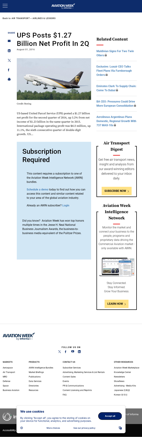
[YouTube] (72, 352)
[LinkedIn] (79, 352)
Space (5, 386)
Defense (6, 381)
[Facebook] (66, 352)
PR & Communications (73, 386)
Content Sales (69, 377)
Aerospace (8, 368)
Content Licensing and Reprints (77, 390)
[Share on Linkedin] (8, 51)
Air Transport (21, 18)
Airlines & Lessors (44, 18)
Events (66, 381)
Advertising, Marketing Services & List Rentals (84, 372)
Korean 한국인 (120, 395)
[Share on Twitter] (8, 61)
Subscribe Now (115, 191)
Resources (33, 390)
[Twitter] (59, 352)
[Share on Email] (8, 42)
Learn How (115, 303)
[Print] (8, 80)
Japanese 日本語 (122, 390)
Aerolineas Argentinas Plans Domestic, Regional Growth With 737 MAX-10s (116, 121)
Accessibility (9, 430)
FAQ (64, 395)
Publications (35, 377)
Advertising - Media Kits (125, 386)
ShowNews (119, 381)
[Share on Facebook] (8, 70)
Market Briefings (36, 372)
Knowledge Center (122, 372)
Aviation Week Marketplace (126, 368)
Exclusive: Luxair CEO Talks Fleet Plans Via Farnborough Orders (114, 71)
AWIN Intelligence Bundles (41, 368)
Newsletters (119, 377)
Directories (34, 386)
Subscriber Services (72, 368)
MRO (5, 377)
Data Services (35, 381)
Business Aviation (11, 390)
